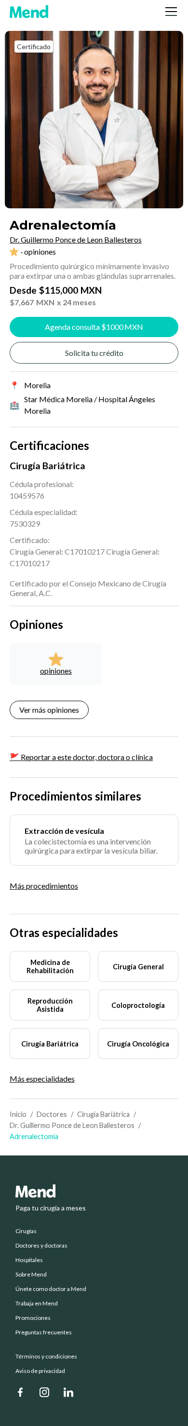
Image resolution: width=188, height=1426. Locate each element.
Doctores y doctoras (41, 1245)
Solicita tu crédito (94, 352)
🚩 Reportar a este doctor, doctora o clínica (81, 756)
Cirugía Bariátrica (103, 1114)
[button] (169, 11)
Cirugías (26, 1231)
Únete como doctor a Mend (50, 1289)
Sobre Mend (31, 1274)
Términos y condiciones (46, 1356)
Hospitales (29, 1260)
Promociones (33, 1318)
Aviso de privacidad (40, 1371)
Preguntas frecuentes (43, 1332)
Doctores (52, 1114)
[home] (29, 11)
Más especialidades (42, 1078)
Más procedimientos (44, 885)
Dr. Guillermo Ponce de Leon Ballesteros (72, 1125)
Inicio (18, 1114)
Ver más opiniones (49, 709)
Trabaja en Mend (36, 1303)
